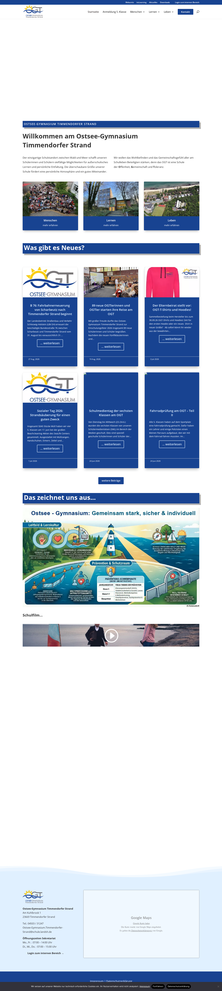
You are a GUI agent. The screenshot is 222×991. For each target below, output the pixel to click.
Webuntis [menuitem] (129, 3)
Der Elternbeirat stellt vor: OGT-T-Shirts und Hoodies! (172, 316)
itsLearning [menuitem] (141, 3)
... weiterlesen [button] (50, 343)
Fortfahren (158, 986)
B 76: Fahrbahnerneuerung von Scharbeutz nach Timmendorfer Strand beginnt (50, 316)
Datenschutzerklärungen (141, 930)
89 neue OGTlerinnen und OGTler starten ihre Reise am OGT (111, 316)
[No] (218, 986)
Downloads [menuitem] (165, 3)
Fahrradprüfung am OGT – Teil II (172, 420)
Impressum (97, 981)
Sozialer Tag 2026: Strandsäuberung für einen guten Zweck (50, 420)
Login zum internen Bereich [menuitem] (185, 2)
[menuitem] (93, 15)
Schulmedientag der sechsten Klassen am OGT (111, 420)
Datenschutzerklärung (119, 981)
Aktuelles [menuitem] (153, 3)
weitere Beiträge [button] (111, 480)
